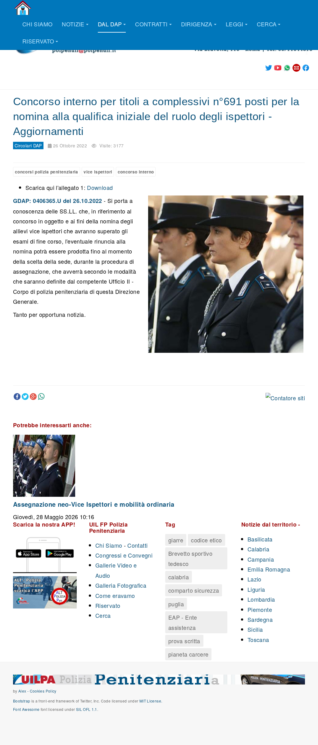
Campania (261, 559)
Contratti (151, 24)
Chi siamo (37, 24)
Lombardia (261, 599)
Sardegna (260, 619)
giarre (175, 540)
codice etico (206, 540)
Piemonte (260, 609)
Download (100, 187)
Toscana (258, 639)
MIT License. (150, 700)
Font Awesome (26, 709)
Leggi (234, 24)
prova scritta (184, 641)
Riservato (38, 41)
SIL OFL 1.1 (86, 709)
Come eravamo (115, 595)
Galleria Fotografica (120, 585)
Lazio (254, 579)
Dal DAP (110, 24)
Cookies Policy (43, 690)
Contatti (137, 545)
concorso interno (136, 172)
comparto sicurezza (193, 590)
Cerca (267, 24)
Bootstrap (21, 700)
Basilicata (260, 539)
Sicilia (255, 629)
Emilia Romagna (269, 569)
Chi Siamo (108, 545)
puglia (176, 604)
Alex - (24, 690)
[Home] (23, 8)
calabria (178, 577)
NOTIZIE (73, 24)
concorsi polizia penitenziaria (46, 172)
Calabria (258, 549)
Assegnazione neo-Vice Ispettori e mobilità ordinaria (94, 504)
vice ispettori (98, 172)
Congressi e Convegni (123, 555)
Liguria (256, 589)
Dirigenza (196, 24)
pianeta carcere (188, 654)
